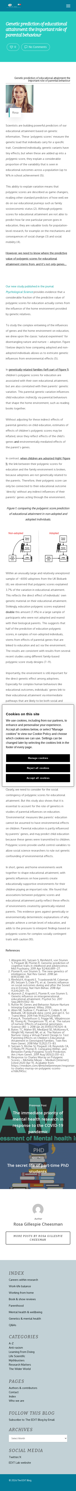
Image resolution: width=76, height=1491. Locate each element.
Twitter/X (15, 1457)
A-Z (11, 1343)
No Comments (37, 47)
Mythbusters (17, 1360)
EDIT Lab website (20, 1462)
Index (12, 1396)
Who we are (16, 1400)
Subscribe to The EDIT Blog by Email (32, 1419)
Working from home (21, 1292)
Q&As (12, 1325)
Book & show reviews (22, 1299)
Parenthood (16, 1305)
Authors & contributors (23, 1388)
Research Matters (20, 1364)
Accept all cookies (38, 778)
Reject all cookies (38, 768)
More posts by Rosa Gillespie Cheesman (38, 1238)
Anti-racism (16, 1347)
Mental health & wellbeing (25, 1312)
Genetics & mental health (25, 1318)
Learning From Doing (21, 1351)
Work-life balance (20, 1286)
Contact (14, 1392)
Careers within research (23, 1279)
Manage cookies (38, 758)
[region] (38, 745)
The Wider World (20, 1368)
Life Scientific (17, 1356)
